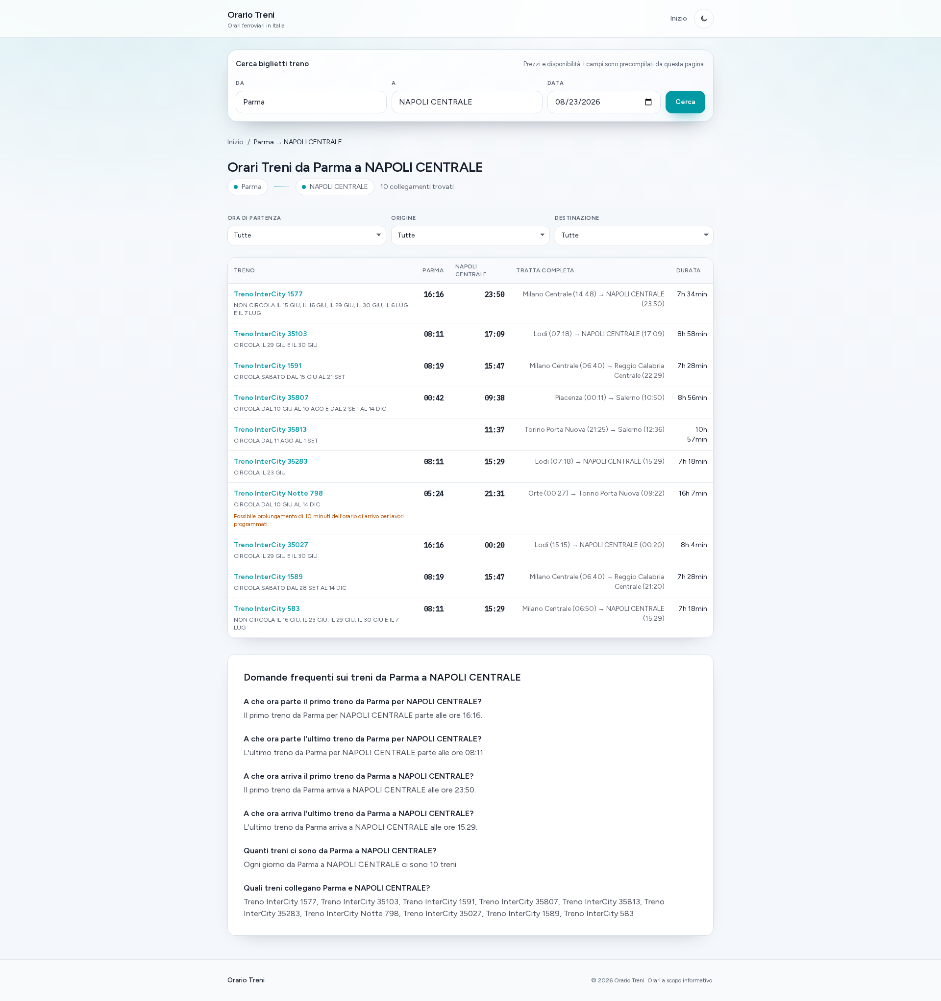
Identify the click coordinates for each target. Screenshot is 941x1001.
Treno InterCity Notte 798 (278, 493)
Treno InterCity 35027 (271, 545)
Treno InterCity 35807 (271, 398)
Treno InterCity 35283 (270, 461)
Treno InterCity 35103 (270, 334)
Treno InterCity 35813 (270, 429)
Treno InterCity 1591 (267, 366)
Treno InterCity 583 (266, 609)
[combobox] (311, 102)
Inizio (678, 18)
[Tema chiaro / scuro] (704, 18)
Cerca (685, 102)
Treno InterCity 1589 (268, 577)
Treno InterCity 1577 (268, 294)
